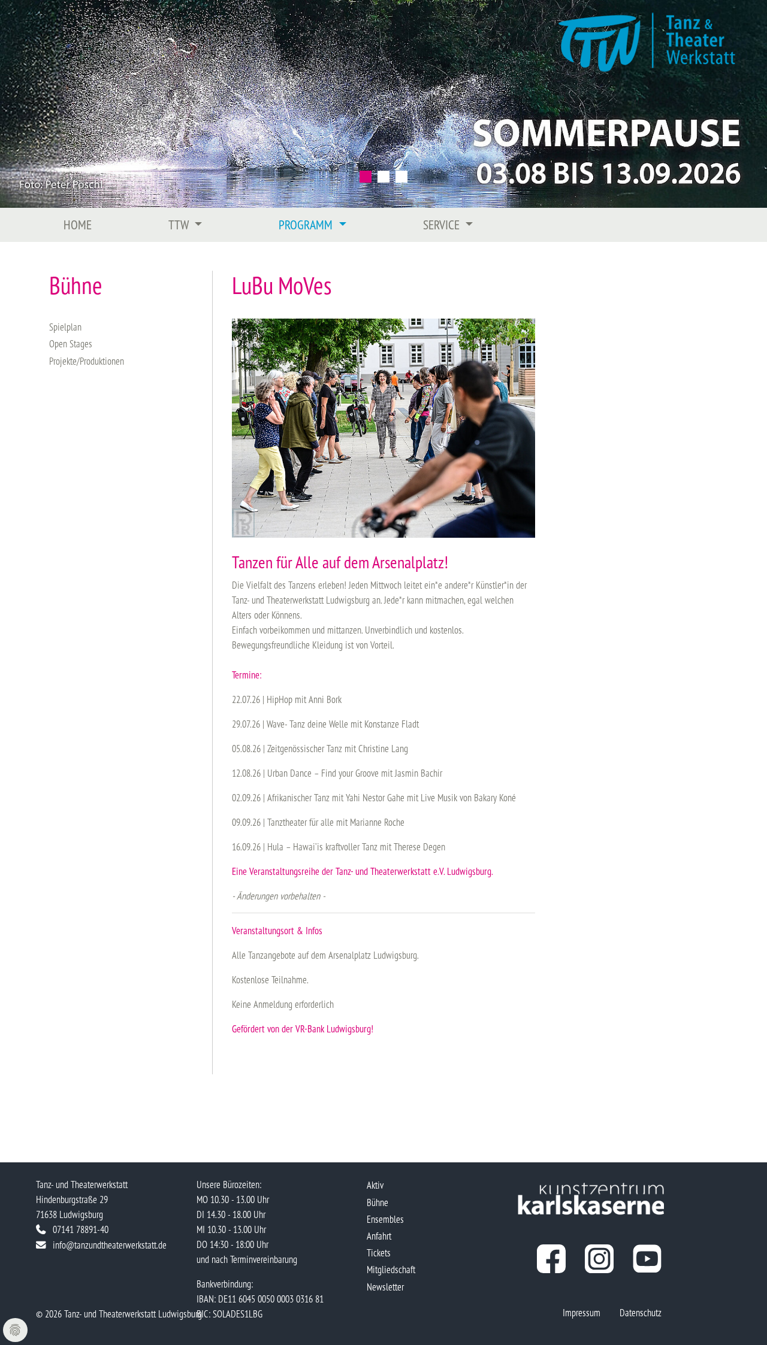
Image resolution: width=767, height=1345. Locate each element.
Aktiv (375, 1185)
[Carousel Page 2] (383, 177)
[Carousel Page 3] (401, 177)
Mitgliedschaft (391, 1269)
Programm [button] (307, 224)
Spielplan (65, 326)
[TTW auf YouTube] (647, 1258)
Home (78, 224)
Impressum (581, 1312)
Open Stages (70, 343)
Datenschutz (641, 1312)
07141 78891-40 (80, 1229)
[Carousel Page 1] (366, 177)
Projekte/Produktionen (86, 361)
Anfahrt (379, 1235)
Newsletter (385, 1286)
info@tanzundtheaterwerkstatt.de (110, 1244)
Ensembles (385, 1219)
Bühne (377, 1202)
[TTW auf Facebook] (551, 1258)
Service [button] (443, 224)
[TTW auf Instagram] (599, 1258)
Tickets (379, 1252)
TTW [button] (180, 224)
